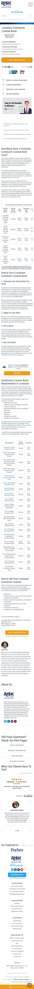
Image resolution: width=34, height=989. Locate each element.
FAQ (17, 943)
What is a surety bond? (17, 938)
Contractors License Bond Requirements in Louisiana (17, 134)
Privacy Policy (17, 948)
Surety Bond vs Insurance (17, 761)
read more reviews (26, 773)
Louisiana (7, 20)
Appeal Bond (17, 921)
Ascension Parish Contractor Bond (9, 448)
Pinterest (15, 721)
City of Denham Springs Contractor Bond (9, 477)
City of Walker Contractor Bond (9, 500)
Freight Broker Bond (17, 891)
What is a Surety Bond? (17, 745)
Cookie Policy (17, 954)
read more (14, 718)
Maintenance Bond (17, 911)
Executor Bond (17, 923)
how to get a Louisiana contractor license (16, 586)
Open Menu (31, 4)
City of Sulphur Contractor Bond (9, 494)
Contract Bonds (17, 900)
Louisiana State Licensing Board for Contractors (16, 426)
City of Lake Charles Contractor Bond (9, 483)
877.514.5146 (17, 12)
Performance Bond (17, 906)
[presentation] (2, 830)
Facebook (12, 721)
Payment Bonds (17, 909)
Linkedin (8, 721)
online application (15, 320)
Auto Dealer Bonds (17, 886)
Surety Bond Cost (17, 941)
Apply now (17, 373)
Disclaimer (17, 956)
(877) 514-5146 (9, 355)
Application (7, 594)
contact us (25, 353)
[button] (15, 830)
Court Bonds (17, 918)
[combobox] (17, 15)
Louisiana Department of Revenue (11, 425)
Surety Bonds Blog (17, 946)
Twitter (5, 721)
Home (2, 20)
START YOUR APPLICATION (17, 60)
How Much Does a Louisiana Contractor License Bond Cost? (16, 125)
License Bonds (17, 883)
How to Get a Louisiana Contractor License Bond (16, 130)
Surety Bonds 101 (17, 935)
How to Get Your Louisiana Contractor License (15, 138)
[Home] (6, 4)
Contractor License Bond (17, 889)
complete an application (26, 268)
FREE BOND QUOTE (17, 875)
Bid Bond (17, 903)
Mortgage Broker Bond (17, 894)
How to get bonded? (17, 756)
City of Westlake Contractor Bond (9, 530)
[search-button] (31, 15)
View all (24, 845)
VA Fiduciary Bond (17, 926)
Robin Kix (4, 650)
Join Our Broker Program (17, 878)
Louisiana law (9, 387)
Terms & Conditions (17, 951)
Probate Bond (17, 929)
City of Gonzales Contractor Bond (9, 489)
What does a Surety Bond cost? (17, 750)
